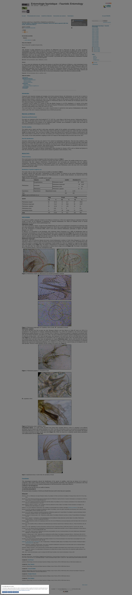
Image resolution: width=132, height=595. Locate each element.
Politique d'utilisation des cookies (24, 590)
